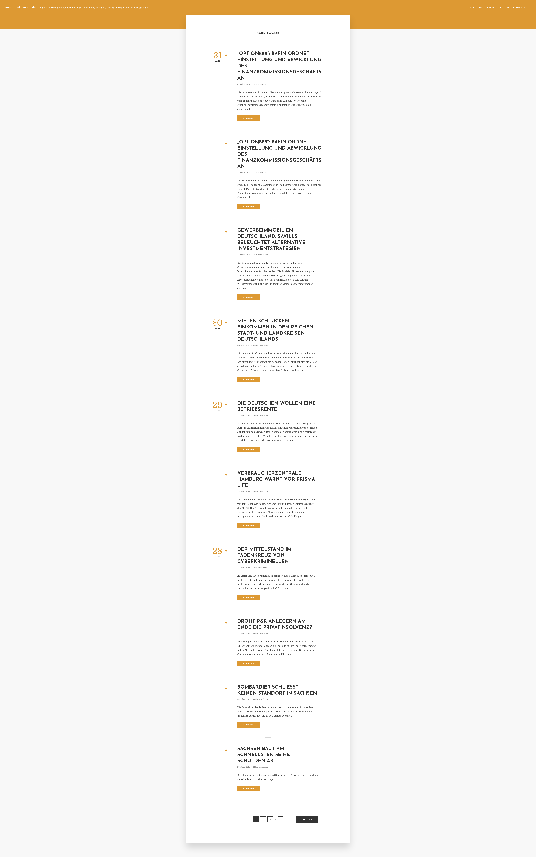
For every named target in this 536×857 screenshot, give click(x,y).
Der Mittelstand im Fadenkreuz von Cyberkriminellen (264, 555)
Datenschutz (519, 7)
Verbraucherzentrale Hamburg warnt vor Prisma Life (276, 479)
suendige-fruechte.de (20, 7)
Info (481, 7)
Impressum (504, 7)
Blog (472, 7)
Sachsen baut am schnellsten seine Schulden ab (263, 755)
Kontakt (491, 7)
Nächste (306, 819)
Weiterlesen (248, 118)
